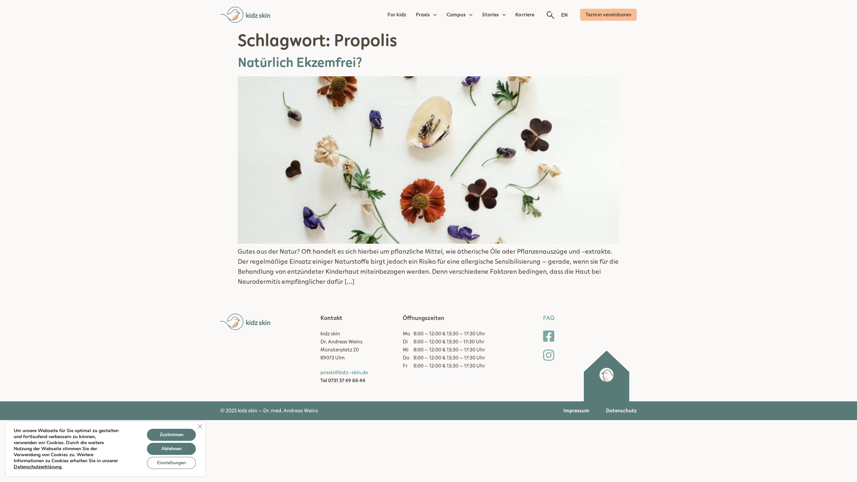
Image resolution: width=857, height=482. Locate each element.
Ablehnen (171, 449)
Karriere (524, 14)
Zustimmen (171, 434)
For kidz (396, 14)
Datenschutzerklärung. (38, 467)
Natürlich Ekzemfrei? (300, 63)
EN (564, 15)
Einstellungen (171, 463)
